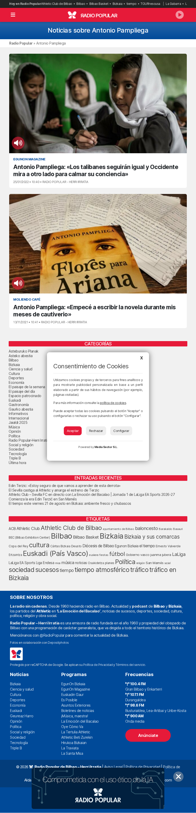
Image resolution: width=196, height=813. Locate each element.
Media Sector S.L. (106, 447)
